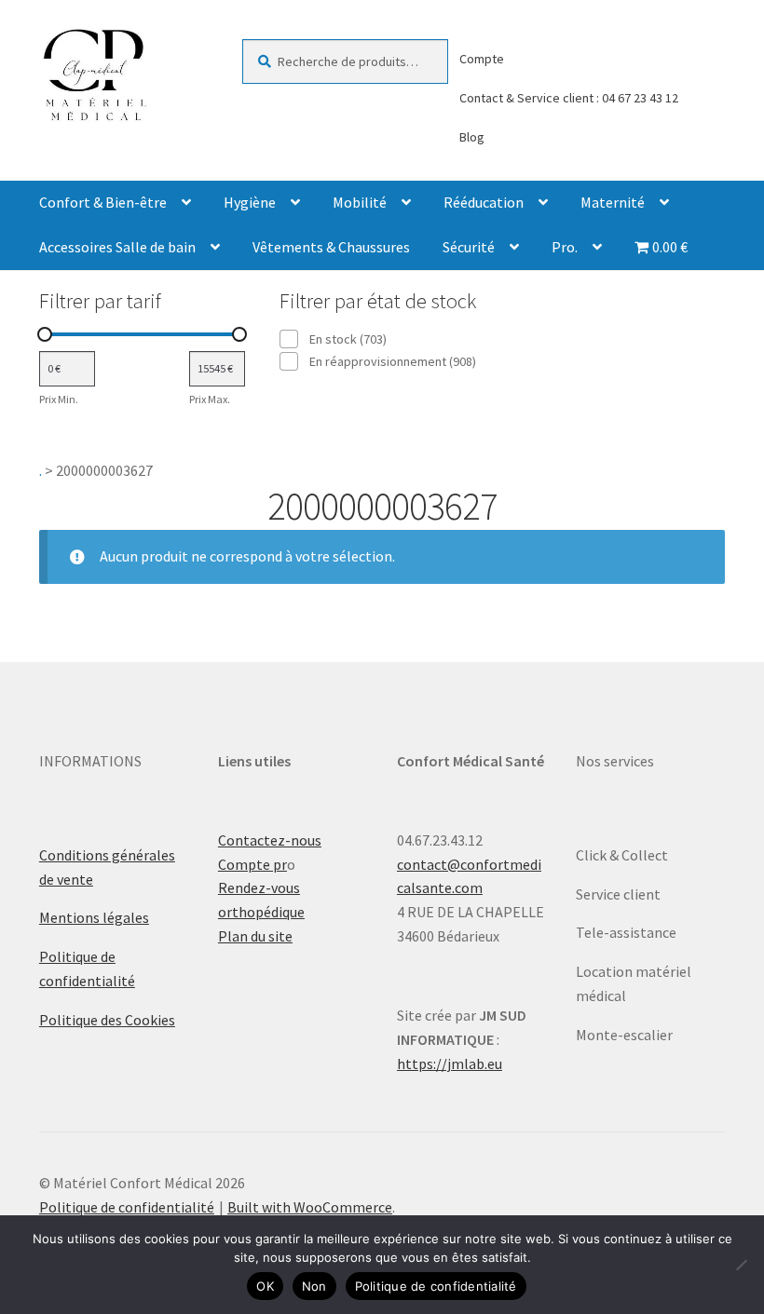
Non (314, 1286)
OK (265, 1286)
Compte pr (252, 864)
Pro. (565, 246)
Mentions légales (94, 917)
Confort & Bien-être (103, 202)
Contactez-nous (269, 840)
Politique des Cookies (107, 1019)
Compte (481, 58)
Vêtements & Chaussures (331, 246)
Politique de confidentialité (126, 1207)
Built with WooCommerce (309, 1207)
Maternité (612, 202)
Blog (471, 137)
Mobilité (360, 202)
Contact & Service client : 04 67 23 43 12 (568, 97)
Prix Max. (209, 399)
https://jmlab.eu (449, 1063)
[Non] (740, 1264)
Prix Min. (58, 399)
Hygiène (250, 202)
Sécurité (469, 246)
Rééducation (483, 202)
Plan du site (255, 936)
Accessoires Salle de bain (117, 246)
